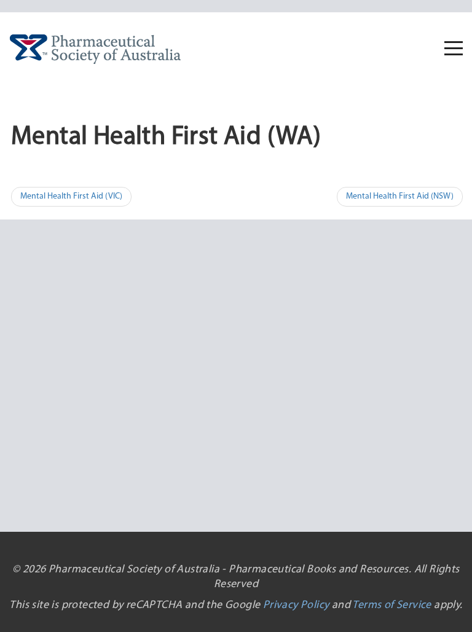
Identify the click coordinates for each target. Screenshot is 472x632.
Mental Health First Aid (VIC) (71, 196)
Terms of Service (391, 605)
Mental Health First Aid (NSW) (400, 196)
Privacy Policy (296, 605)
